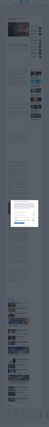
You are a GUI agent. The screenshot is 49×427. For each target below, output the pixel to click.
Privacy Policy (28, 225)
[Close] (37, 201)
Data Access (24, 225)
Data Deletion (20, 225)
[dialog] (24, 213)
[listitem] (24, 211)
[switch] (33, 212)
